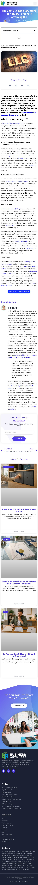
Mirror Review (25, 357)
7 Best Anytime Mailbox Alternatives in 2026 (19, 510)
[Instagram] (8, 771)
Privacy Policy (25, 881)
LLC (7, 46)
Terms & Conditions (15, 881)
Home (3, 46)
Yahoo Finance (31, 355)
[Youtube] (13, 771)
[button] (35, 3)
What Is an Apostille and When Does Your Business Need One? (19, 582)
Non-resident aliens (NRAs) (10, 209)
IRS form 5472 (10, 225)
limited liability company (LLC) (12, 123)
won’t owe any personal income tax (18, 113)
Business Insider (19, 355)
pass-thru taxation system (18, 156)
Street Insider (12, 357)
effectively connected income (17, 181)
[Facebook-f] (3, 771)
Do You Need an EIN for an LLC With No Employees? (19, 655)
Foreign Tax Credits (21, 241)
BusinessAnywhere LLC (21, 877)
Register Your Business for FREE (19, 291)
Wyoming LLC (22, 158)
